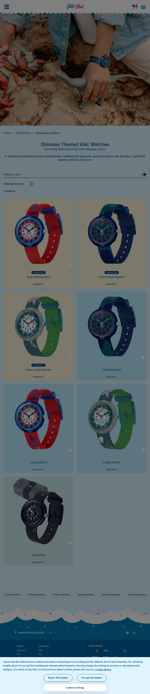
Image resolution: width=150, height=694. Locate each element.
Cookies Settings (75, 687)
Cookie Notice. (103, 669)
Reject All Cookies (58, 677)
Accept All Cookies (92, 677)
